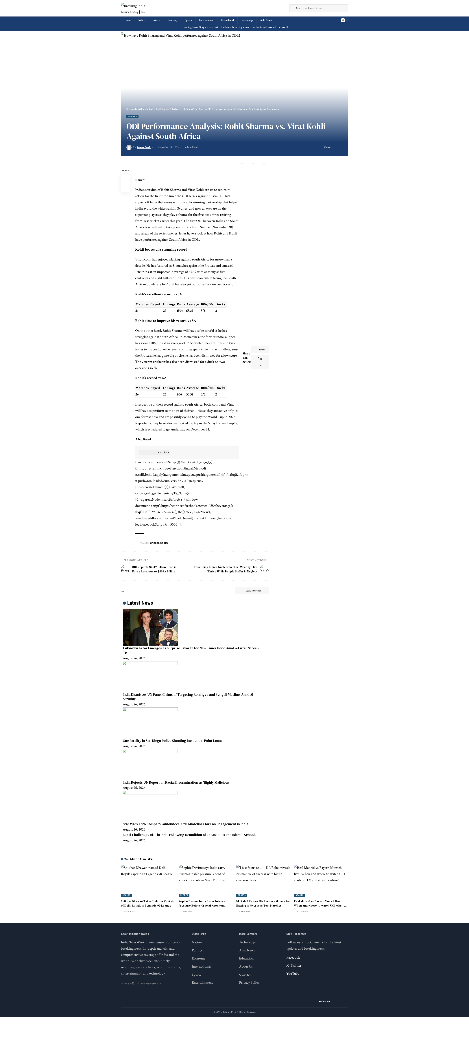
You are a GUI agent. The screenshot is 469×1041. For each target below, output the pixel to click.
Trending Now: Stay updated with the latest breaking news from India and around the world (234, 27)
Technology (247, 942)
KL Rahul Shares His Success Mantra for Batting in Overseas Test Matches (263, 903)
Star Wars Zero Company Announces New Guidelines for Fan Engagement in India (185, 824)
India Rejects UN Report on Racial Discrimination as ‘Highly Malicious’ (176, 782)
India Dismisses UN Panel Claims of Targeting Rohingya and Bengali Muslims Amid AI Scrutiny (188, 696)
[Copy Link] (340, 147)
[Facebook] (274, 8)
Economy (198, 958)
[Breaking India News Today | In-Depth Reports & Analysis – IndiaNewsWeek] (133, 8)
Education (246, 958)
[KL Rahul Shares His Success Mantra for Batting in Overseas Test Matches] (263, 881)
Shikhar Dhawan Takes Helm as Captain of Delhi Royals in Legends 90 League (147, 903)
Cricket (154, 543)
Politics (197, 950)
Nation (197, 942)
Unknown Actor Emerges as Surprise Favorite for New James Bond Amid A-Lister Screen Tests (191, 650)
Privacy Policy (249, 982)
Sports (132, 116)
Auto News (247, 950)
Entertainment (202, 982)
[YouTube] (283, 8)
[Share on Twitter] (334, 147)
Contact (244, 974)
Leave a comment (253, 590)
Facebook (293, 957)
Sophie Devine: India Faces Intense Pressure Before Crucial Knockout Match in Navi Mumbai (202, 905)
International (201, 966)
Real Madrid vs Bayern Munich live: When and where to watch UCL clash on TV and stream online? (321, 905)
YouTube (292, 973)
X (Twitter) (294, 965)
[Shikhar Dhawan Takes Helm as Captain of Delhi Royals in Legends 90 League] (148, 881)
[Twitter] (278, 8)
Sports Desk (144, 147)
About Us (246, 966)
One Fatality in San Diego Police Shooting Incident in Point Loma (172, 740)
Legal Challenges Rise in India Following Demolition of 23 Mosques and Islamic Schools (189, 834)
